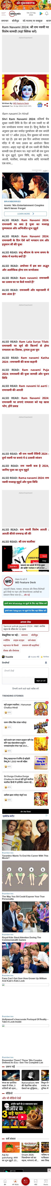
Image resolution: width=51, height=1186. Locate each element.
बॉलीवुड (15, 20)
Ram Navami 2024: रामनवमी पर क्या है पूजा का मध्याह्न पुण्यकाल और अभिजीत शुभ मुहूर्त (25, 224)
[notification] (46, 13)
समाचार (4, 20)
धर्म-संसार (32, 640)
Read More (13, 566)
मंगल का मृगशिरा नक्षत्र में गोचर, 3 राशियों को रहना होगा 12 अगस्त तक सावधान (10, 1085)
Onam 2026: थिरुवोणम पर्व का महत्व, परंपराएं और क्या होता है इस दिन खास (30, 1157)
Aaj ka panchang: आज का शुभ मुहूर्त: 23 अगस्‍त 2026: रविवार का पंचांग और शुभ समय (11, 1157)
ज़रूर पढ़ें (10, 1066)
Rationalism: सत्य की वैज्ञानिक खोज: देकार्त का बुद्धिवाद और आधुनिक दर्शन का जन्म (30, 1085)
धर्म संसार (11, 1138)
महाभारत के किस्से (10, 645)
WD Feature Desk (21, 103)
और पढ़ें (27, 594)
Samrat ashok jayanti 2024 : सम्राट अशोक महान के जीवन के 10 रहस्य (24, 628)
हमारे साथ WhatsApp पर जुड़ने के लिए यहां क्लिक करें (25, 603)
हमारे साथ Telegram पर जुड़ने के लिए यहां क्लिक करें (25, 610)
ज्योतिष (6, 640)
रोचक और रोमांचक (11, 650)
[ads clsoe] (49, 1170)
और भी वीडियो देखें (11, 1098)
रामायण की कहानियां (30, 645)
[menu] (4, 14)
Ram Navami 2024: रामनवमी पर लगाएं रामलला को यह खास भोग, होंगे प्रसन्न (25, 402)
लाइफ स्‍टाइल (18, 640)
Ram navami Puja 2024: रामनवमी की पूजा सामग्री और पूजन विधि (25, 374)
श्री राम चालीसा (26, 541)
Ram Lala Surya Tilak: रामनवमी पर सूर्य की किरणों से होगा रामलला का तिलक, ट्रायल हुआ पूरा (25, 345)
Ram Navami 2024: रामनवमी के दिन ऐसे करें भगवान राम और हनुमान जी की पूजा (25, 240)
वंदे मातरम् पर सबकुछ (32, 20)
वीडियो (9, 1093)
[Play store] (41, 13)
